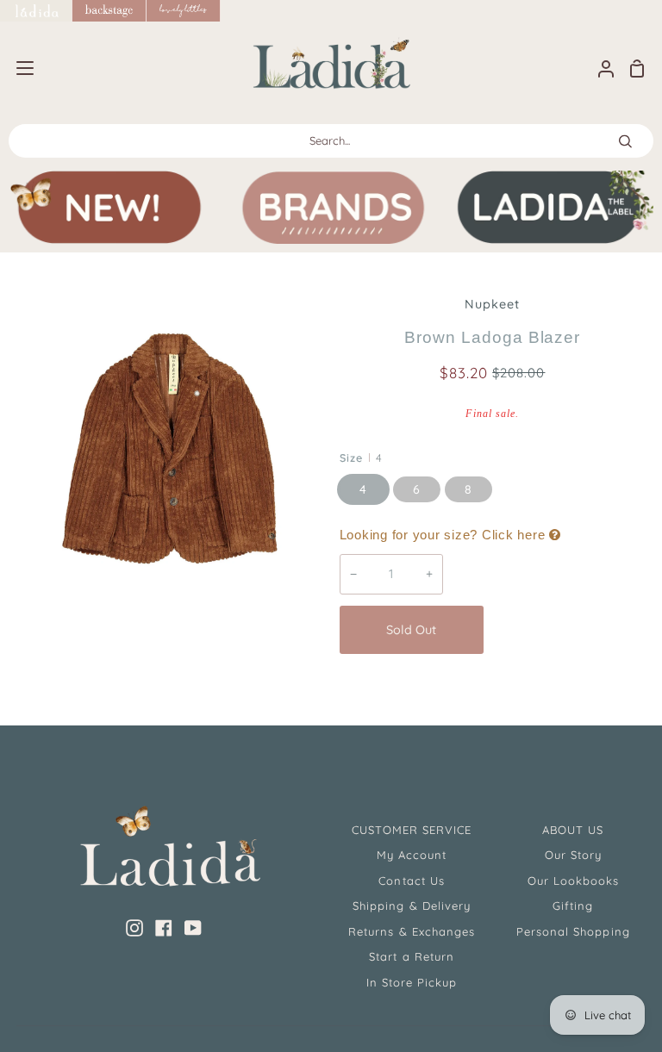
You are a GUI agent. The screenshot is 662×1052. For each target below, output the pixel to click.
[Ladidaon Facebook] (163, 928)
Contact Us (411, 880)
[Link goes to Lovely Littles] (184, 11)
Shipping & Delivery (412, 905)
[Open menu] (17, 68)
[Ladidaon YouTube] (193, 928)
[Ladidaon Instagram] (134, 928)
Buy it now (569, 629)
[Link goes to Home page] (36, 11)
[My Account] (599, 68)
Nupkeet (492, 304)
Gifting (573, 905)
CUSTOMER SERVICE (412, 830)
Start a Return (411, 956)
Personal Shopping (573, 931)
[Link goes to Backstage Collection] (109, 11)
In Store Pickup (412, 982)
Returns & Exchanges (411, 931)
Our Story (573, 855)
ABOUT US (572, 830)
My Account (412, 855)
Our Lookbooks (574, 880)
